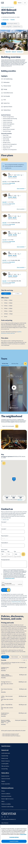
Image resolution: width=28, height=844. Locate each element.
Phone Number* (4, 535)
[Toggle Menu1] (25, 3)
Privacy (3, 791)
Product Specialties (5, 783)
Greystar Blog (4, 768)
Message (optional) (5, 559)
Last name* (3, 529)
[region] (14, 834)
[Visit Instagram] (2, 816)
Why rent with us (5, 766)
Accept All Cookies (14, 841)
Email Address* (4, 542)
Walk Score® (20, 499)
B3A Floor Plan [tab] (15, 363)
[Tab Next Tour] (25, 363)
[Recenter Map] (3, 463)
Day (8, 551)
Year (15, 551)
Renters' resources (5, 761)
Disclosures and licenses (7, 788)
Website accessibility (6, 804)
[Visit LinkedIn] (4, 816)
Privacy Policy (23, 834)
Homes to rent (4, 750)
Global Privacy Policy (9, 578)
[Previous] (22, 660)
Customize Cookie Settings (7, 806)
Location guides (4, 763)
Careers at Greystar (5, 778)
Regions (3, 781)
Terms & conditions (5, 793)
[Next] (26, 660)
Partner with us (5, 772)
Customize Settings (14, 837)
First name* (3, 522)
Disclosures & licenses (6, 796)
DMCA (2, 801)
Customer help (4, 755)
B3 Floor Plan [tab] (5, 363)
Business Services (5, 776)
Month (2, 551)
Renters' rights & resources (7, 798)
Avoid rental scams (5, 753)
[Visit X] (7, 816)
